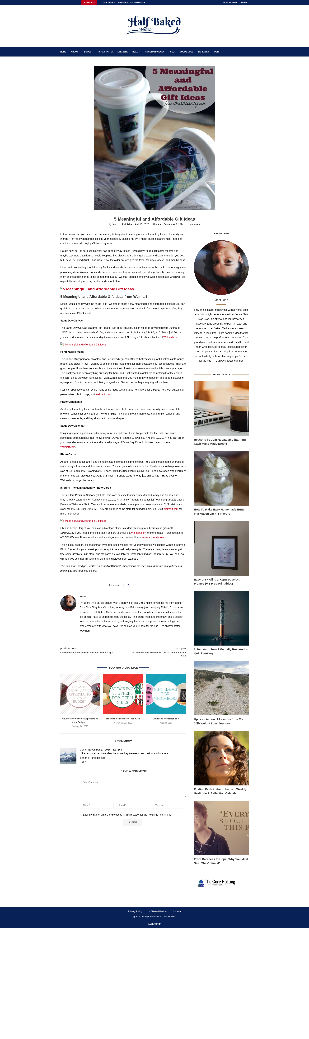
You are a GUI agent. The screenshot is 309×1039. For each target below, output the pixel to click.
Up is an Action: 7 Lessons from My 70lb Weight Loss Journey (218, 721)
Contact (244, 3)
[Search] (247, 52)
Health (136, 52)
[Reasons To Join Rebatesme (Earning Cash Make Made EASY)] (221, 408)
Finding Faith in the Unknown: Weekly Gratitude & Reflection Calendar (220, 791)
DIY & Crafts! (105, 52)
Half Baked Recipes (158, 911)
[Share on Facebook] (132, 585)
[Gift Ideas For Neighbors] (166, 694)
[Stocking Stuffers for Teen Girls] (123, 694)
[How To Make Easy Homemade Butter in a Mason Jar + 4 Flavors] (221, 478)
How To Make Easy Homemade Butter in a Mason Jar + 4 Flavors (220, 511)
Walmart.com (170, 337)
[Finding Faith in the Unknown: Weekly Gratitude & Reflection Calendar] (221, 758)
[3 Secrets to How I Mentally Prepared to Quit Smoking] (221, 618)
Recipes (87, 52)
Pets (216, 52)
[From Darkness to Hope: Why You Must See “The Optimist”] (221, 828)
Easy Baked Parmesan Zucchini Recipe (124, 3)
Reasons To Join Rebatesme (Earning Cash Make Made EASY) (220, 441)
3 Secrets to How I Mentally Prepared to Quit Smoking (221, 651)
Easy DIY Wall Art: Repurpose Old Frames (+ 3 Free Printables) (217, 581)
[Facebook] (61, 2)
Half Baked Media (167, 916)
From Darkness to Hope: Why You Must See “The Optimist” (221, 861)
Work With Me (230, 3)
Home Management (155, 52)
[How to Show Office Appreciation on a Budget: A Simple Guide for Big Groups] (80, 694)
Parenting (204, 52)
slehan (83, 749)
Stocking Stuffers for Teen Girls (123, 718)
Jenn (114, 224)
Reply (83, 761)
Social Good (186, 52)
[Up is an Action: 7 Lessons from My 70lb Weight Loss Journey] (221, 688)
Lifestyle (122, 52)
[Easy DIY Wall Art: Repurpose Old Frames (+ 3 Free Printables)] (221, 548)
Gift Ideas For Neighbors (166, 718)
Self (172, 52)
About (74, 52)
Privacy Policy (135, 911)
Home (63, 52)
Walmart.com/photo (153, 537)
